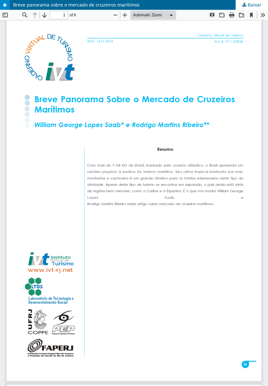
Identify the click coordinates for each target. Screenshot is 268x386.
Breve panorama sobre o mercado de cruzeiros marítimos (76, 5)
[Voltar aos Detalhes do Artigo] (5, 5)
